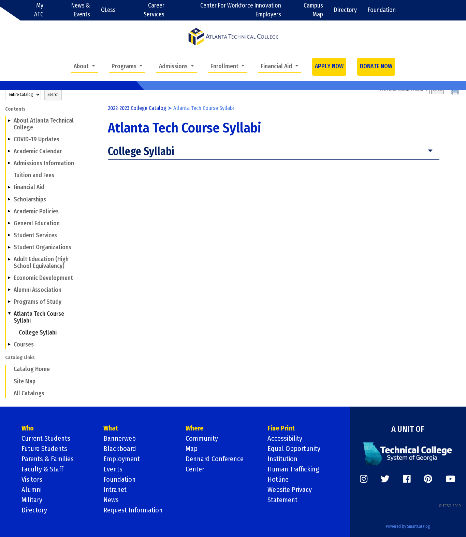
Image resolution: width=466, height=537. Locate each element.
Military (31, 500)
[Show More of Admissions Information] (9, 163)
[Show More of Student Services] (9, 235)
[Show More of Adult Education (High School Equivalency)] (9, 259)
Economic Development (43, 278)
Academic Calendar (38, 151)
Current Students (45, 438)
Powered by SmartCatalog (408, 526)
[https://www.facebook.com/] (406, 479)
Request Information (133, 510)
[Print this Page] (456, 92)
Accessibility (284, 438)
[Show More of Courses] (9, 344)
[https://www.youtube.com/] (450, 479)
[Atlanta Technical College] (233, 36)
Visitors (31, 479)
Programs (125, 66)
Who (27, 428)
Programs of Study (37, 302)
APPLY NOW (329, 66)
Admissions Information (44, 163)
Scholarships (30, 199)
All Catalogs (29, 393)
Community (202, 438)
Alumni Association (37, 290)
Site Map (24, 381)
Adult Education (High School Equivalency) (41, 262)
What (110, 428)
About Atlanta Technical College (44, 124)
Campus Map (313, 10)
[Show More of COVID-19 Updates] (9, 139)
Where (195, 428)
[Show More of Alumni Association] (9, 289)
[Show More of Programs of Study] (9, 301)
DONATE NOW (376, 66)
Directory (345, 10)
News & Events (80, 10)
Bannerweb (119, 438)
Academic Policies (36, 211)
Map (192, 448)
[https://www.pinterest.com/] (428, 479)
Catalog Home (32, 369)
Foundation (382, 10)
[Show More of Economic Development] (9, 277)
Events (112, 469)
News (111, 500)
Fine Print (281, 428)
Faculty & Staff (42, 469)
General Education (37, 223)
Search (53, 94)
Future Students (44, 448)
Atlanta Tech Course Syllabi (39, 317)
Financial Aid (277, 66)
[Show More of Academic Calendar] (9, 151)
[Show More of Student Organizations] (9, 247)
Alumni (31, 489)
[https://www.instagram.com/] (363, 479)
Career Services (154, 10)
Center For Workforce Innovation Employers (240, 10)
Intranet (115, 489)
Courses (24, 344)
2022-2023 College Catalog (137, 108)
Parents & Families (47, 459)
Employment (121, 459)
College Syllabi (38, 332)
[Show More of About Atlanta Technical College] (9, 120)
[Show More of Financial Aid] (9, 187)
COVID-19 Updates (36, 139)
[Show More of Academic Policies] (9, 211)
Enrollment (225, 66)
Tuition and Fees (34, 175)
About (82, 66)
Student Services (35, 235)
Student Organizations (42, 247)
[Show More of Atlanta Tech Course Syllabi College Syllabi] (9, 313)
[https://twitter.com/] (385, 479)
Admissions (174, 66)
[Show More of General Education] (9, 223)
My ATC (38, 10)
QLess (108, 10)
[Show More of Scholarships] (9, 199)
